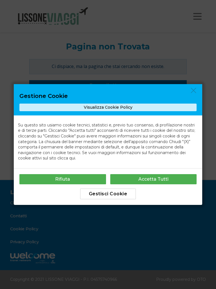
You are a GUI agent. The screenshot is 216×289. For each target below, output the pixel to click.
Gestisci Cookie (108, 193)
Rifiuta (62, 179)
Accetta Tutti (153, 179)
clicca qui (66, 158)
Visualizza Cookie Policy (108, 107)
